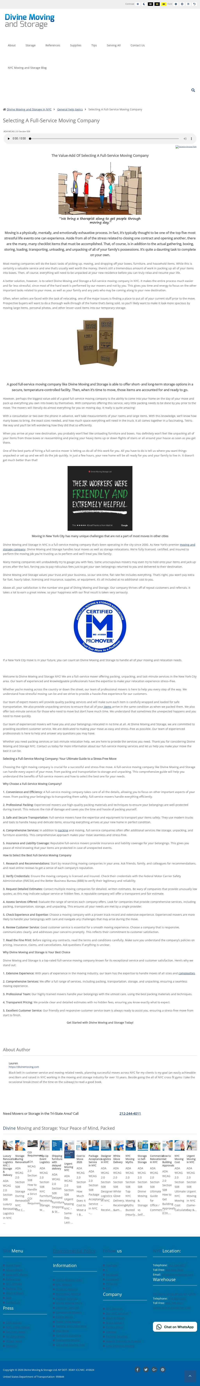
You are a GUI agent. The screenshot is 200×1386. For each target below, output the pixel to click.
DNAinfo (11, 1346)
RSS (108, 1288)
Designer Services (67, 1307)
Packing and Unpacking (71, 1326)
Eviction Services (67, 1298)
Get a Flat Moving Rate (70, 1345)
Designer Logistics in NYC (106, 1159)
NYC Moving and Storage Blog (27, 68)
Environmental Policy (74, 1251)
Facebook (112, 1274)
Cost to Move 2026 (81, 1159)
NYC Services (114, 1308)
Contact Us (138, 45)
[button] (190, 1376)
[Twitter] (146, 1369)
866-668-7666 (174, 1270)
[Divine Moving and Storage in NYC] (29, 21)
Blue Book (62, 1331)
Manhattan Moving (68, 1294)
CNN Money (13, 1322)
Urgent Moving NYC (68, 1167)
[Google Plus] (154, 1369)
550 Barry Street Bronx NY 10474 (174, 1294)
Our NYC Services (117, 1313)
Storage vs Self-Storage (142, 1159)
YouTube (111, 1265)
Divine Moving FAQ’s (69, 1303)
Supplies (75, 45)
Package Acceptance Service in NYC (95, 1160)
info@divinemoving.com (177, 1274)
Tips (94, 45)
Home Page (13, 1265)
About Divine (14, 1270)
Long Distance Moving (120, 1346)
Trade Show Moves (68, 1321)
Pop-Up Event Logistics (45, 1159)
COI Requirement (35, 1154)
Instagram (112, 1279)
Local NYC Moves (17, 1274)
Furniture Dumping (68, 1335)
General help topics (70, 109)
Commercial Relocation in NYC (157, 1159)
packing (63, 830)
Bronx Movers (115, 1322)
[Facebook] (137, 1369)
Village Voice (14, 1341)
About (12, 45)
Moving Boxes (15, 1293)
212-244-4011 (130, 1113)
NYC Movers (64, 1284)
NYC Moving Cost (179, 1159)
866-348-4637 (174, 1303)
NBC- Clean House (18, 1327)
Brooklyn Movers (67, 1289)
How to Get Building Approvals (168, 1160)
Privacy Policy (114, 1327)
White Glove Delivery (118, 1159)
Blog (9, 1298)
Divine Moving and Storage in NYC (29, 109)
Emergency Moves (67, 1340)
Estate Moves (64, 1317)
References (53, 45)
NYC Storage (14, 1284)
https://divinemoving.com (24, 1067)
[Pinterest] (163, 1369)
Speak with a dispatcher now (172, 1307)
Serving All (114, 45)
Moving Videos (115, 1318)
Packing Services (116, 1336)
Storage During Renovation (22, 1159)
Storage (31, 45)
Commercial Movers (69, 1312)
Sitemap (111, 1332)
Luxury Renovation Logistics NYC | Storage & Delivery (9, 1165)
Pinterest (112, 1284)
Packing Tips (14, 1288)
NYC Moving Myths (130, 1159)
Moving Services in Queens (123, 1341)
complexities (187, 973)
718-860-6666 (177, 1298)
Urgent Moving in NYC (191, 1159)
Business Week (15, 1332)
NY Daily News (15, 1336)
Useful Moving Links (69, 1280)
